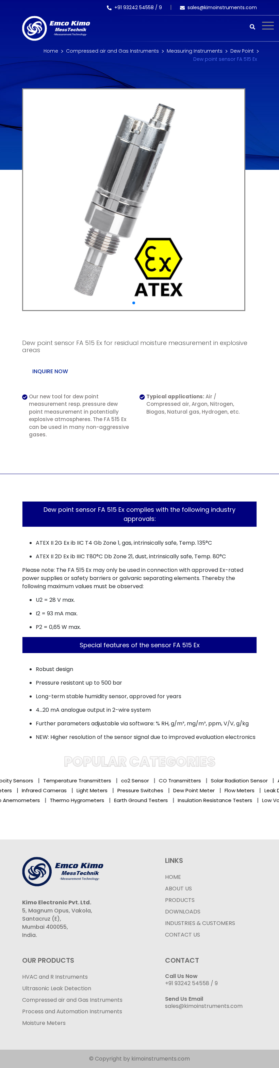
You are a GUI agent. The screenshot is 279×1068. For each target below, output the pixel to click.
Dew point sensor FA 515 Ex (225, 59)
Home (51, 51)
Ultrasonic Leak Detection (56, 988)
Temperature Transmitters (70, 780)
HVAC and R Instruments (55, 977)
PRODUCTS (180, 900)
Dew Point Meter (200, 790)
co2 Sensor (128, 780)
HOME (173, 877)
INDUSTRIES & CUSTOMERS (200, 923)
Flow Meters (246, 790)
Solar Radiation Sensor (233, 780)
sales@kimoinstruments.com (222, 7)
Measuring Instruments (195, 51)
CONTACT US (182, 935)
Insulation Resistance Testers (207, 800)
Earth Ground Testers (133, 800)
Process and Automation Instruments (72, 1011)
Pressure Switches (146, 790)
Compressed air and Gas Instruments (112, 51)
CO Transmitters (173, 780)
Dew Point (242, 51)
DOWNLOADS (182, 912)
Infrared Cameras (51, 790)
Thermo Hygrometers (69, 800)
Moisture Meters (44, 1023)
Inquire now (50, 371)
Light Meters (98, 790)
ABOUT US (178, 888)
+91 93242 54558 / (136, 7)
